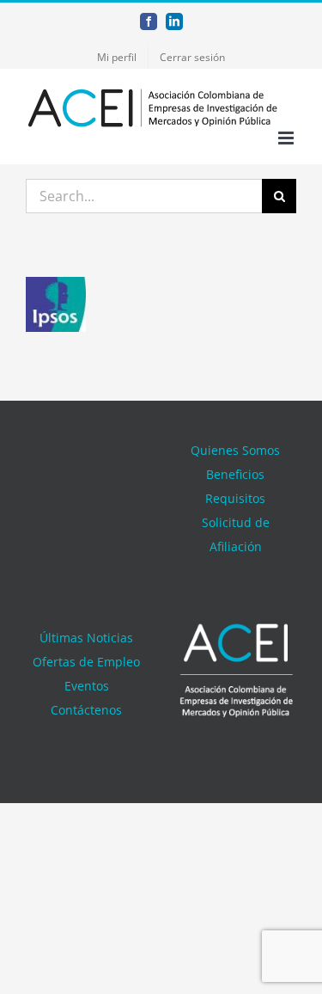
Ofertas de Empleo (86, 661)
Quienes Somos (235, 450)
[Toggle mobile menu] (287, 138)
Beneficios (235, 474)
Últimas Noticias (86, 637)
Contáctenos (86, 710)
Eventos (86, 686)
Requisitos (235, 498)
